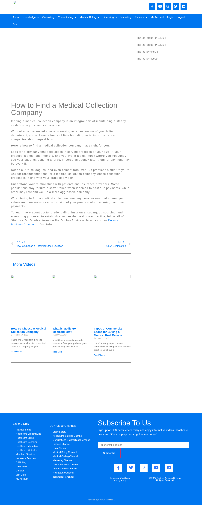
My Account (157, 17)
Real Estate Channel (63, 472)
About (16, 17)
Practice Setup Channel (65, 468)
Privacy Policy (119, 480)
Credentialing (65, 17)
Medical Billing (88, 17)
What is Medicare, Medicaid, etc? (65, 330)
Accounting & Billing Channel (67, 435)
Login (170, 17)
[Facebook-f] (152, 6)
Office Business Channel (65, 464)
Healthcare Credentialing (28, 433)
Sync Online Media (106, 500)
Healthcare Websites (26, 450)
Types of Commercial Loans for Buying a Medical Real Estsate (108, 332)
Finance (139, 17)
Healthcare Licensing (26, 442)
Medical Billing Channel (65, 452)
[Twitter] (176, 6)
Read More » (16, 352)
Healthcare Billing (25, 437)
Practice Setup (23, 429)
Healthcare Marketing (27, 446)
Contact (20, 470)
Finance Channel (61, 444)
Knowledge (29, 17)
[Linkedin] (184, 6)
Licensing (108, 17)
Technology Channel (63, 476)
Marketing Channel (62, 460)
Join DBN (21, 474)
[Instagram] (168, 6)
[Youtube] (160, 6)
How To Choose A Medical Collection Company (28, 330)
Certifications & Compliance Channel (71, 440)
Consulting (48, 17)
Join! (15, 24)
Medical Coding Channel (65, 456)
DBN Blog (21, 462)
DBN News (21, 466)
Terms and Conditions (120, 478)
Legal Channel (60, 448)
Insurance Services (26, 458)
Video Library (59, 431)
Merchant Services (25, 454)
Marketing (125, 17)
